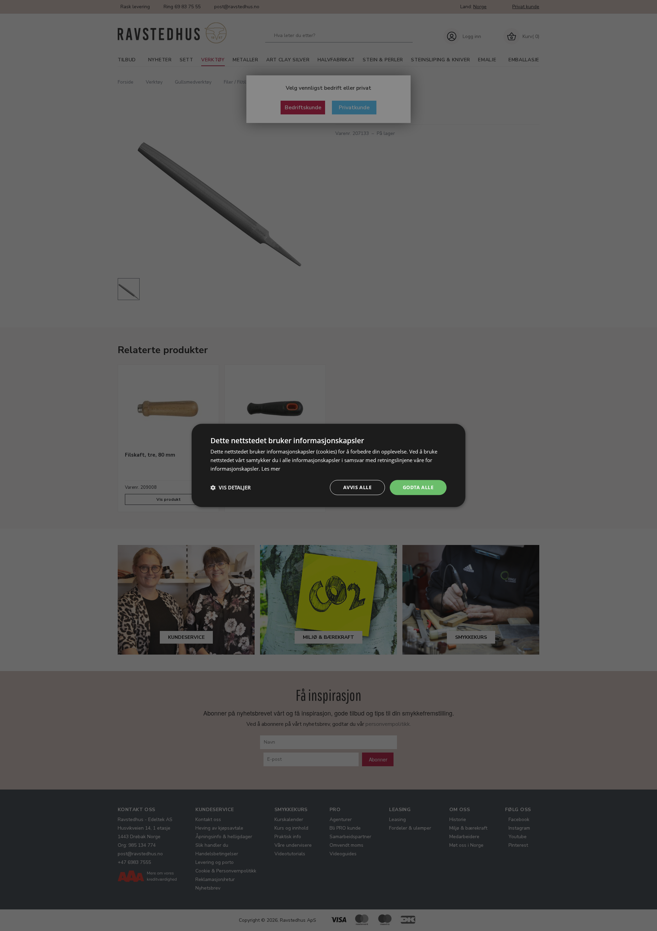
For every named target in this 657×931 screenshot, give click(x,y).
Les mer (270, 468)
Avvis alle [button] (357, 487)
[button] (230, 487)
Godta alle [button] (418, 487)
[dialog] (328, 465)
